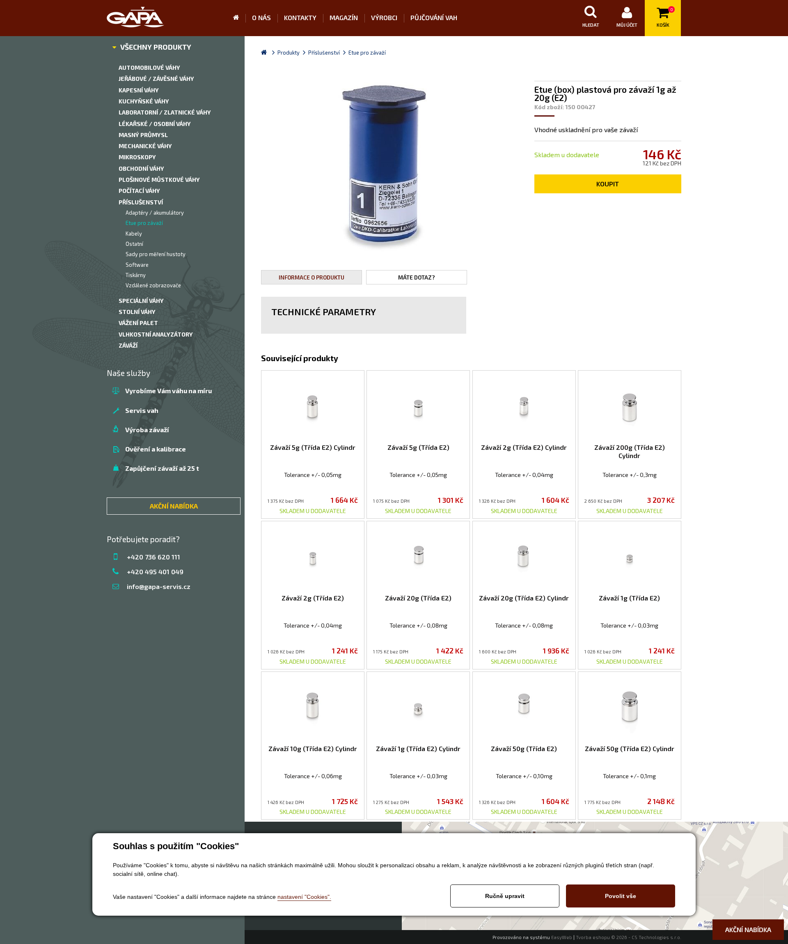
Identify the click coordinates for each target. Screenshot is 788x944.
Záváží (128, 345)
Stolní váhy (137, 311)
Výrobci (384, 17)
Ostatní (134, 244)
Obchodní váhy (141, 168)
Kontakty (300, 17)
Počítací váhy (139, 190)
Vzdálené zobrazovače (153, 285)
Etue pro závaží (144, 223)
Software (137, 264)
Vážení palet (138, 322)
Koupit (607, 184)
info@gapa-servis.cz (158, 586)
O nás (261, 17)
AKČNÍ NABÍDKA (174, 506)
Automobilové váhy (149, 67)
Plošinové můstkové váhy (159, 179)
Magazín (344, 17)
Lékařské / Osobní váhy (155, 123)
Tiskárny (136, 275)
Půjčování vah (433, 17)
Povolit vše (620, 896)
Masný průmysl (143, 134)
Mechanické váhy (145, 145)
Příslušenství (141, 202)
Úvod (239, 18)
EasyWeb (561, 937)
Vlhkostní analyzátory (156, 334)
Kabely (134, 233)
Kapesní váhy (139, 90)
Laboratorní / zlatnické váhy (165, 112)
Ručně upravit (505, 896)
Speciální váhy (141, 300)
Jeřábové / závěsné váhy (156, 78)
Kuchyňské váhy (144, 101)
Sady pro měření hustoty (156, 254)
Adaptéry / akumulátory (155, 212)
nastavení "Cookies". (304, 897)
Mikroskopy (137, 157)
